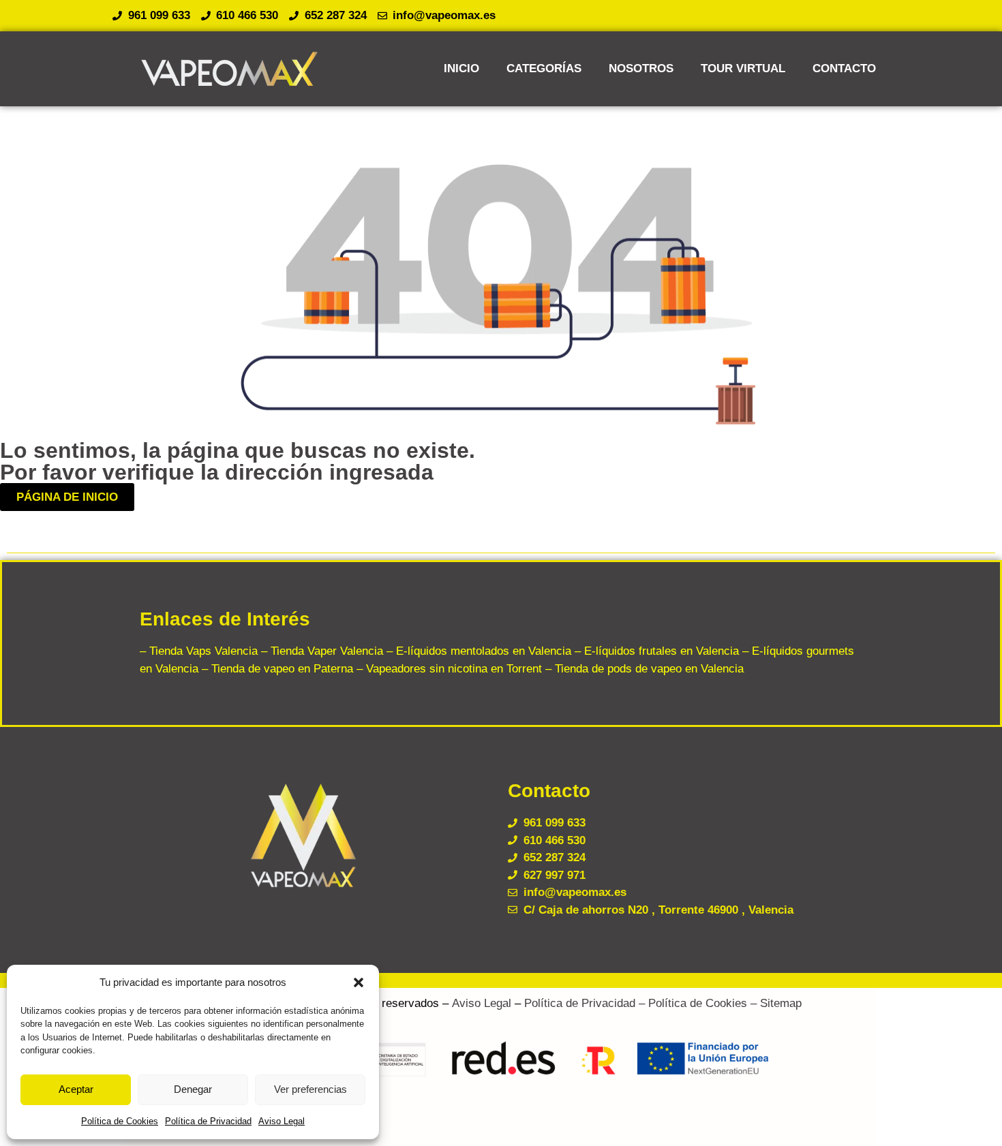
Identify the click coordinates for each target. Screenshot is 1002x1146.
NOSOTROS (641, 68)
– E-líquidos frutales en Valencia (655, 651)
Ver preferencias (310, 1089)
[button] (358, 982)
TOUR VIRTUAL (743, 68)
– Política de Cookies (691, 1003)
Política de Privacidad (208, 1121)
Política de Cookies (119, 1121)
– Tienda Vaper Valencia (320, 651)
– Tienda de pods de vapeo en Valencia (643, 668)
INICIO (461, 68)
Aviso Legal (281, 1121)
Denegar (193, 1089)
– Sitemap (774, 1003)
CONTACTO (844, 68)
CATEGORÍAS (543, 68)
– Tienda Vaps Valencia (199, 651)
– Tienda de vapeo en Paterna (275, 668)
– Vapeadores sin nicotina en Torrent (447, 668)
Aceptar (76, 1089)
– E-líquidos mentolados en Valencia (477, 651)
